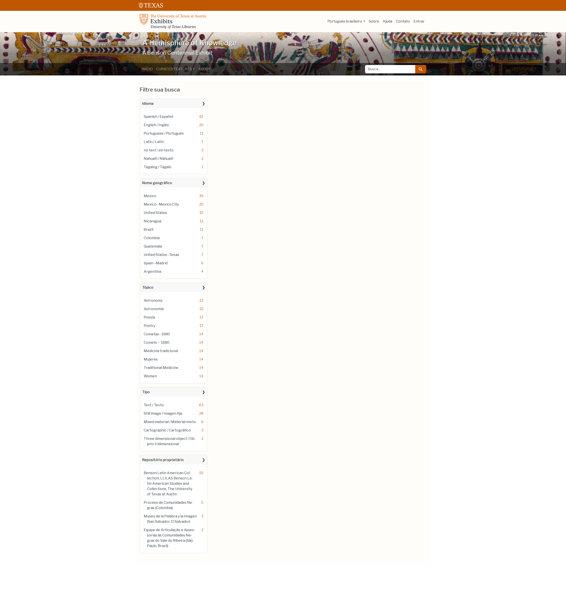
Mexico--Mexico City (161, 204)
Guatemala (153, 246)
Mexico (150, 196)
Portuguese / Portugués (164, 133)
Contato (403, 21)
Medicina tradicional (161, 351)
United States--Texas (161, 255)
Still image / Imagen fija (163, 413)
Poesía (149, 317)
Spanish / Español (158, 116)
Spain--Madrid (156, 263)
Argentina (152, 271)
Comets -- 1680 (156, 342)
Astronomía (154, 309)
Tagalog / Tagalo (157, 167)
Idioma (147, 103)
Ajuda (387, 21)
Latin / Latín (154, 142)
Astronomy (153, 300)
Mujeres (151, 359)
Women (150, 376)
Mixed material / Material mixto (170, 422)
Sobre (374, 21)
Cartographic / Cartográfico (167, 430)
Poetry (149, 326)
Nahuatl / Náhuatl (158, 158)
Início (147, 69)
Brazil (148, 229)
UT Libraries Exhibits (173, 21)
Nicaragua (152, 221)
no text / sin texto (159, 150)
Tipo (146, 392)
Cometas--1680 (157, 334)
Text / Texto (154, 405)
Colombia (152, 238)
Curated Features (174, 69)
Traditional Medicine (161, 368)
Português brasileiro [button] (345, 21)
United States (155, 213)
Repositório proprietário (163, 460)
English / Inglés (156, 125)
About (204, 69)
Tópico (147, 287)
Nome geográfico (157, 183)
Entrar (418, 21)
